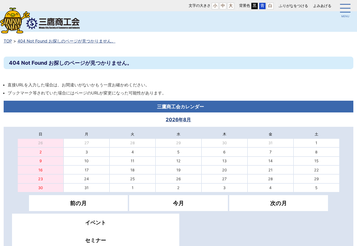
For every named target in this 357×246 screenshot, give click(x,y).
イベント (95, 222)
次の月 (278, 203)
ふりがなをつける (293, 5)
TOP (8, 41)
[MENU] (345, 9)
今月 (178, 203)
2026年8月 (178, 119)
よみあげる (322, 5)
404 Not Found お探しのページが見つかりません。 (67, 41)
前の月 (78, 203)
